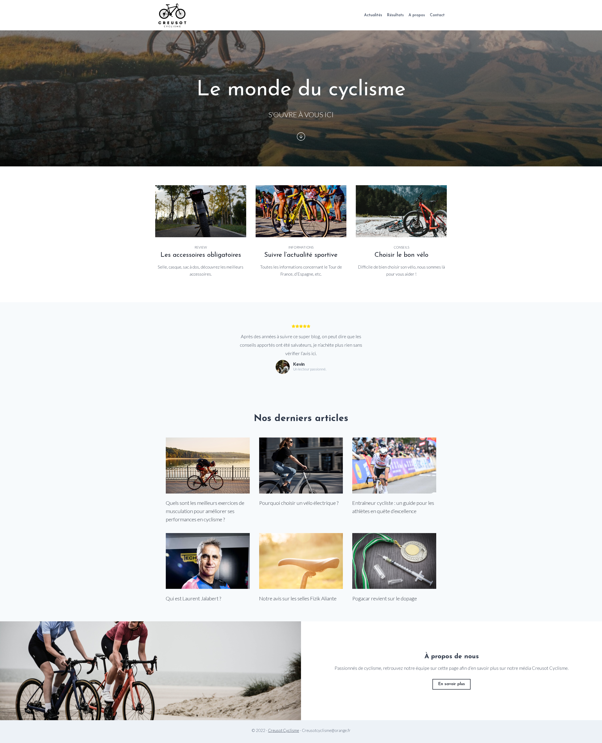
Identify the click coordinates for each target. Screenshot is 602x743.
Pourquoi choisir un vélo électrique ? (298, 503)
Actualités (373, 15)
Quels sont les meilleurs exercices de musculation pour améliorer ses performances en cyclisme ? (205, 511)
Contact (437, 15)
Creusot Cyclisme (283, 730)
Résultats (395, 15)
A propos (416, 15)
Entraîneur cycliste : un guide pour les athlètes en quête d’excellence (393, 507)
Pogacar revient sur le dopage (384, 598)
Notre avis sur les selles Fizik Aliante (298, 598)
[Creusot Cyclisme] (172, 15)
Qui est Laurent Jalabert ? (193, 598)
